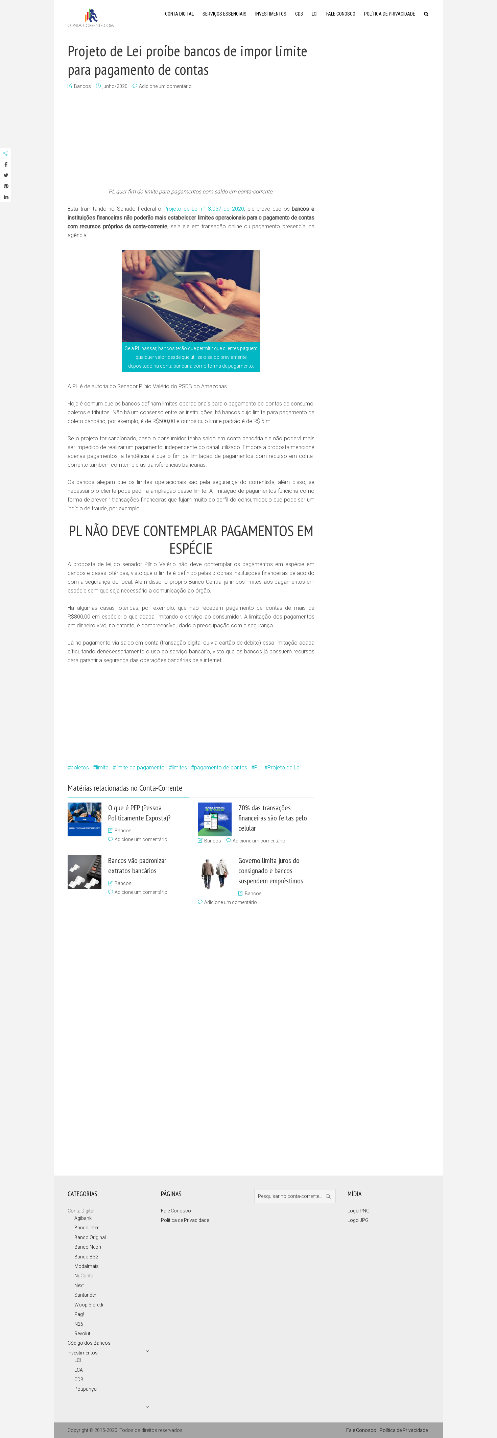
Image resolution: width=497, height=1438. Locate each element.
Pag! (79, 1314)
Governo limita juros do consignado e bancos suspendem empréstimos (270, 870)
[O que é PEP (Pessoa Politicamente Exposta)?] (84, 819)
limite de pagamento (140, 767)
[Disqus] (188, 1038)
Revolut (82, 1333)
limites (179, 767)
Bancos (82, 86)
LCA (78, 1370)
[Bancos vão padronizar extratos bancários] (84, 872)
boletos (80, 767)
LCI (314, 14)
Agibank (83, 1218)
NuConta (83, 1275)
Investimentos (270, 14)
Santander (85, 1295)
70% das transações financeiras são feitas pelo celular (272, 818)
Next (79, 1285)
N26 (78, 1324)
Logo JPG (358, 1220)
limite (102, 767)
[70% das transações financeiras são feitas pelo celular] (215, 819)
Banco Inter (86, 1227)
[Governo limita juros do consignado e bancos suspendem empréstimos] (215, 872)
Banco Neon (87, 1247)
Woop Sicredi (88, 1304)
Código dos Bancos (89, 1343)
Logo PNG (359, 1210)
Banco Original (90, 1237)
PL (257, 767)
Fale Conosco (340, 14)
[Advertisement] (191, 139)
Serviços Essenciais (224, 14)
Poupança (85, 1389)
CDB (299, 14)
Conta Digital (179, 14)
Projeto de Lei (284, 767)
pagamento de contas (220, 767)
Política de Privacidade (389, 14)
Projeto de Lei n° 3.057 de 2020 (204, 209)
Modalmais (86, 1266)
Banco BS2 (86, 1256)
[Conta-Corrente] (91, 17)
